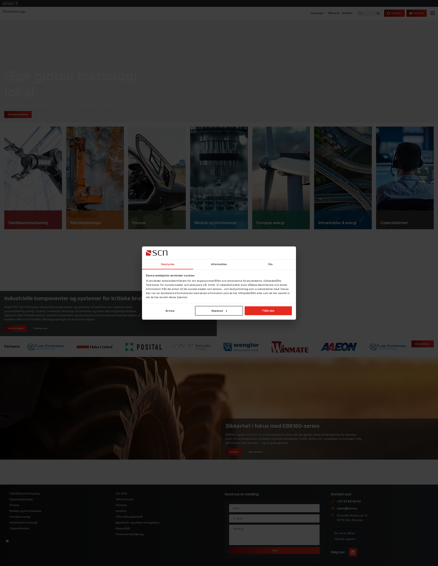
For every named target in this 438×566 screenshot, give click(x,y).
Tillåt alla (268, 310)
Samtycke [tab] (168, 264)
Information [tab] (219, 264)
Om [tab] (270, 264)
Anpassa (217, 310)
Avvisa (169, 310)
